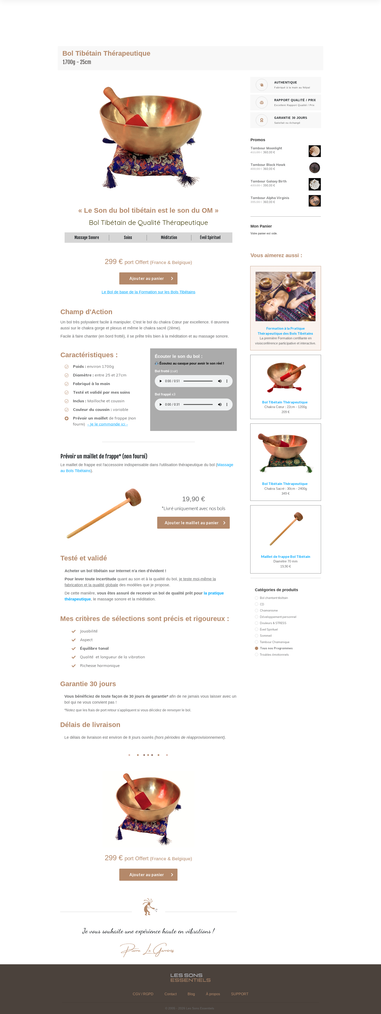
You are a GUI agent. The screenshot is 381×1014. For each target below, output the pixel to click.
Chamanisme (269, 610)
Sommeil (266, 635)
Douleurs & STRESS (273, 623)
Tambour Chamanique (274, 642)
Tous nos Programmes (276, 648)
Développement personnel (278, 617)
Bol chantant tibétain (274, 598)
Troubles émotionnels (274, 654)
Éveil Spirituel (269, 629)
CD (262, 604)
